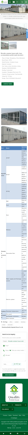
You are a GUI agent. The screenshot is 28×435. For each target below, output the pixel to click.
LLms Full (18, 427)
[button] (13, 11)
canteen (16, 322)
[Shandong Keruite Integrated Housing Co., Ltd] (14, 392)
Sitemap (9, 427)
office (11, 322)
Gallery (10, 415)
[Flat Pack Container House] (14, 8)
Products (5, 415)
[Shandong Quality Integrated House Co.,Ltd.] (4, 2)
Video (20, 415)
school (3, 324)
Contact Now (7, 84)
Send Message (9, 375)
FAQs (23, 415)
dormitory (23, 322)
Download (15, 415)
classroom (10, 324)
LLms (13, 427)
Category (9, 14)
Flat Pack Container (16, 14)
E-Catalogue (14, 417)
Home (4, 14)
